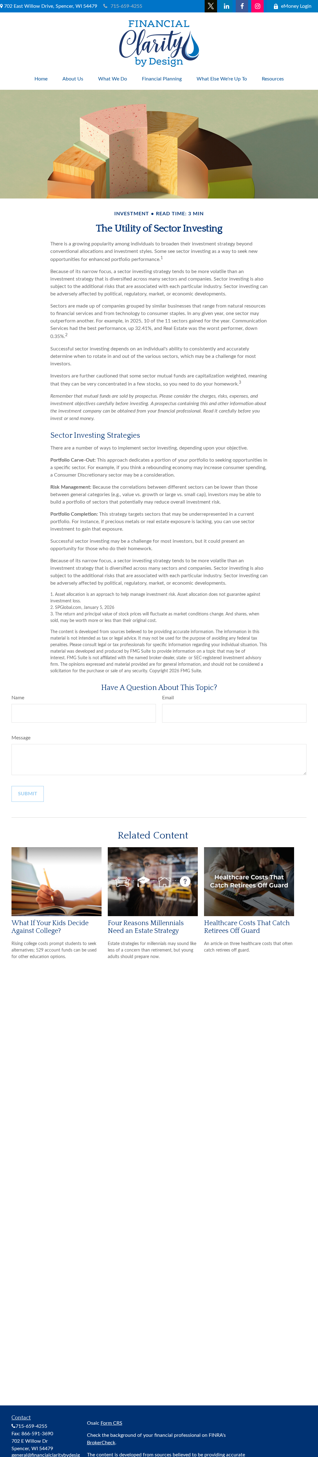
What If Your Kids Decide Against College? (50, 927)
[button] (41, 79)
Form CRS (111, 1423)
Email (168, 697)
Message (20, 737)
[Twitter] (211, 6)
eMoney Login (296, 6)
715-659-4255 (126, 6)
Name (17, 697)
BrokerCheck (101, 1442)
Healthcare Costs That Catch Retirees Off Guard (247, 927)
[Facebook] (242, 6)
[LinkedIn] (226, 6)
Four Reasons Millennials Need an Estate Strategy (146, 927)
